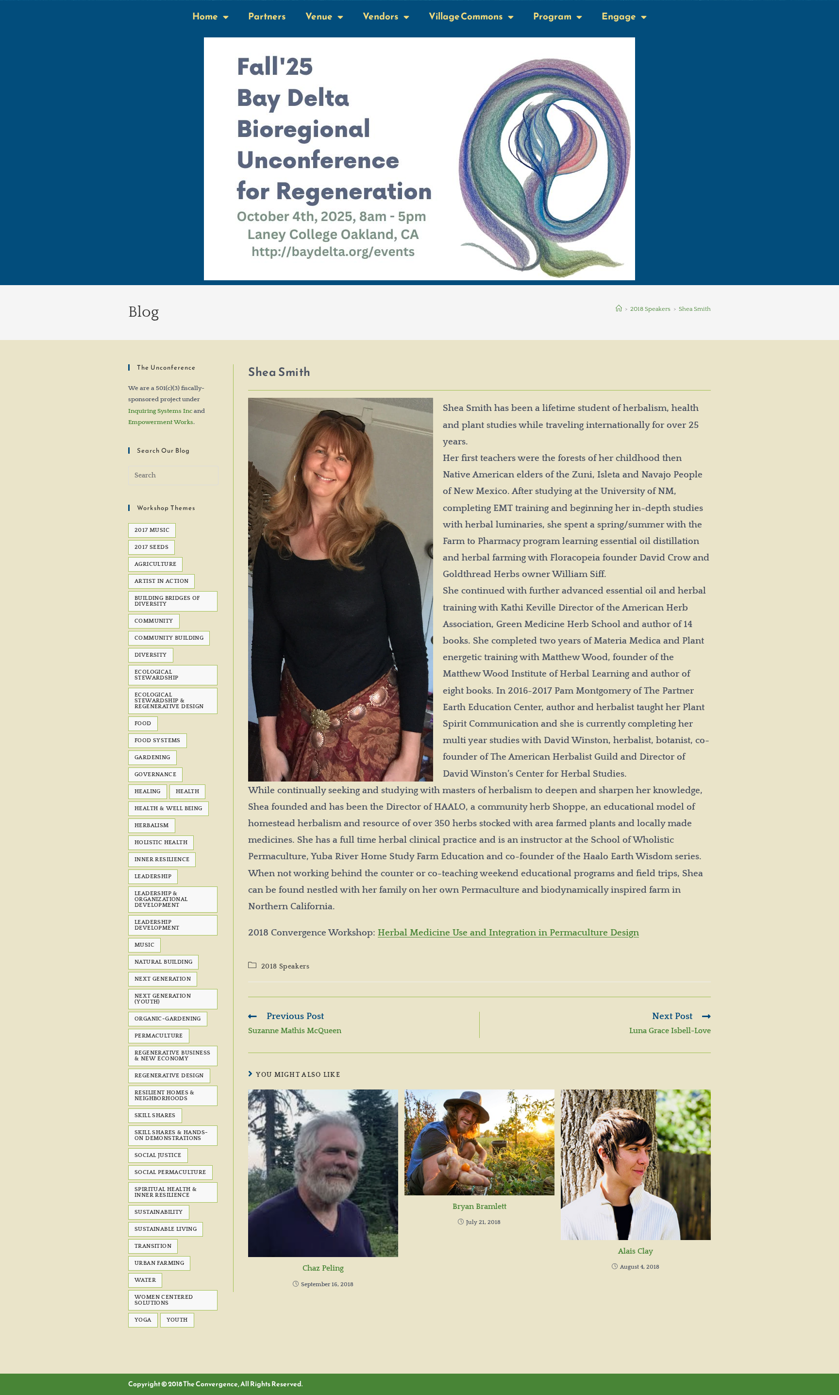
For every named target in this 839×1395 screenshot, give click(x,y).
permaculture (158, 1036)
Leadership (152, 876)
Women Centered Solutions (163, 1300)
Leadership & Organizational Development (161, 899)
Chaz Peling (323, 1268)
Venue (319, 16)
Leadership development (156, 925)
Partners (267, 16)
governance (155, 774)
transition (152, 1246)
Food (142, 723)
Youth (177, 1320)
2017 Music (151, 530)
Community (153, 621)
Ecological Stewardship (156, 675)
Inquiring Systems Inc (160, 411)
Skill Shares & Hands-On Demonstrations (171, 1135)
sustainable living (165, 1229)
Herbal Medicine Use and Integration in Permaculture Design (508, 933)
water (145, 1280)
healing (147, 791)
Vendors (381, 16)
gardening (152, 757)
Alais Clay (635, 1251)
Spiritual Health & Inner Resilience (165, 1192)
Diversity (150, 655)
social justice (158, 1155)
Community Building (168, 638)
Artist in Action (161, 581)
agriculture (155, 564)
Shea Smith (695, 309)
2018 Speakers (285, 966)
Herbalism (151, 825)
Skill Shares (155, 1115)
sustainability (158, 1212)
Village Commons (466, 16)
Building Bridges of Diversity (167, 601)
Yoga (142, 1320)
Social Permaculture (170, 1172)
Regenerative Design (169, 1075)
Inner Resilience (161, 859)
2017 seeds (151, 547)
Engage (619, 16)
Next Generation (162, 979)
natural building (163, 962)
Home (205, 16)
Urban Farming (159, 1263)
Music (144, 945)
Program (552, 16)
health (187, 791)
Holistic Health (160, 842)
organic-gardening (167, 1019)
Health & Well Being (168, 808)
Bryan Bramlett (479, 1206)
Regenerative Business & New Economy (172, 1056)
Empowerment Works (160, 422)
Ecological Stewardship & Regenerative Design (169, 701)
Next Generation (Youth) (162, 999)
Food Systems (157, 740)
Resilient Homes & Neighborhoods (164, 1095)
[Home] (619, 309)
